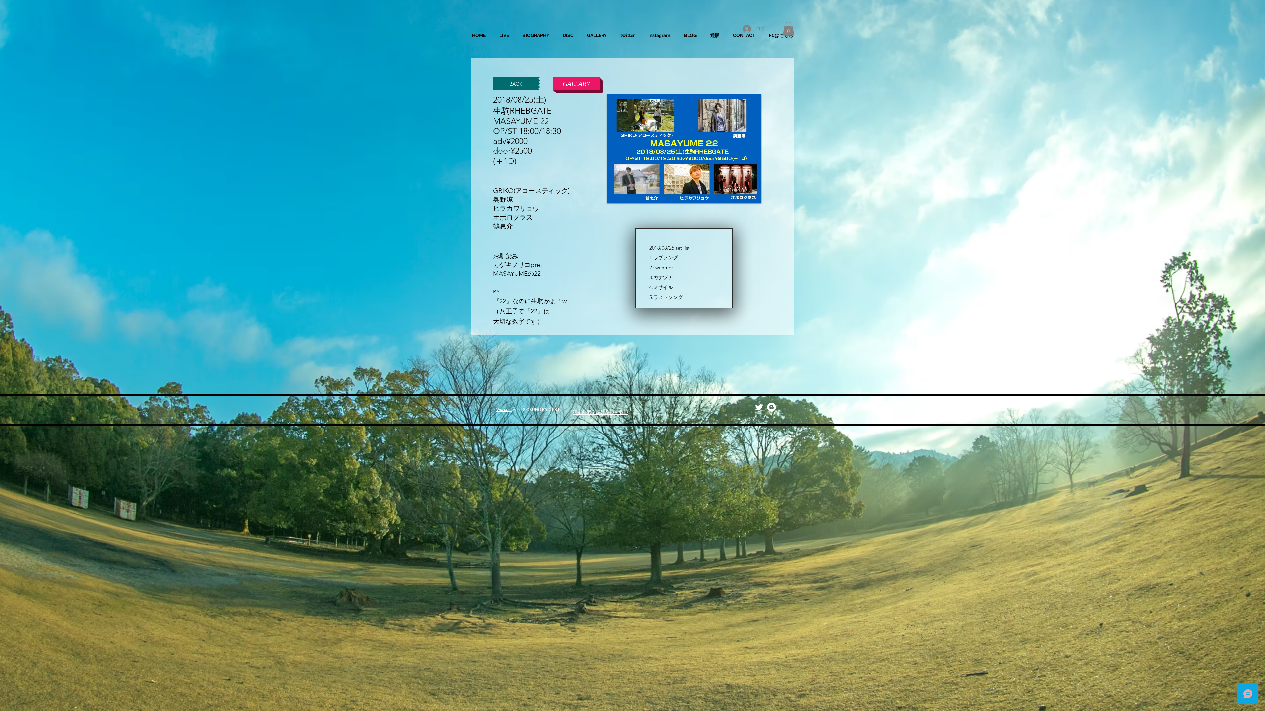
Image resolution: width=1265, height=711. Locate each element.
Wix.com (504, 410)
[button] (788, 29)
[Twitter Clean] (759, 407)
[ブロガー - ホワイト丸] (771, 407)
